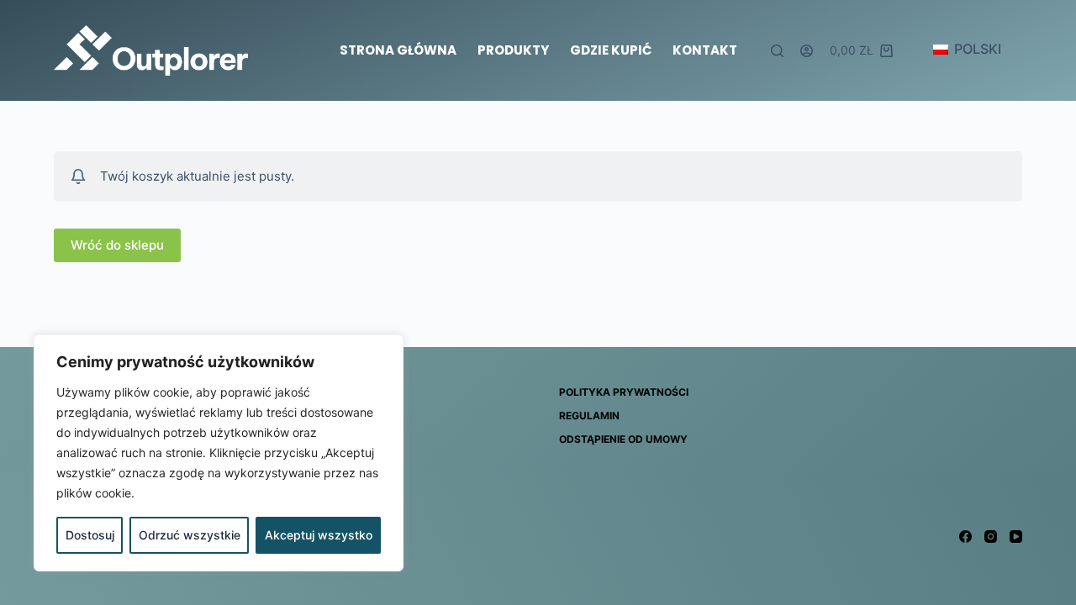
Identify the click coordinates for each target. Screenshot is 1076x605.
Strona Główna (398, 50)
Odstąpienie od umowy (623, 439)
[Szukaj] (777, 51)
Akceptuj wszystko (318, 535)
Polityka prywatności (623, 392)
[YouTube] (1016, 536)
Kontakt (704, 50)
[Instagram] (990, 536)
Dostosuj (90, 535)
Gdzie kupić (610, 50)
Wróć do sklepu (117, 245)
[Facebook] (965, 536)
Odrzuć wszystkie (189, 535)
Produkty (513, 50)
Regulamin (589, 415)
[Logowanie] (806, 51)
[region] (219, 452)
